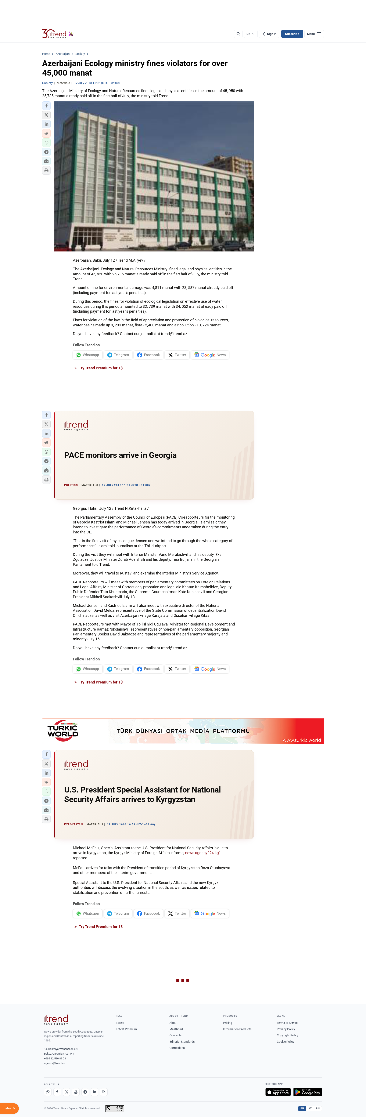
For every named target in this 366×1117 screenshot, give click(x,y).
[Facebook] (57, 1092)
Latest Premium (126, 1029)
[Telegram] (85, 1092)
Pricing (227, 1022)
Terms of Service (287, 1022)
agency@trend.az (54, 1063)
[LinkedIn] (94, 1092)
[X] (66, 1092)
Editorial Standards (182, 1041)
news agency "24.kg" (202, 853)
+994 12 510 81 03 (55, 1058)
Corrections (177, 1047)
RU (318, 1108)
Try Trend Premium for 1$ (100, 368)
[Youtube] (76, 1092)
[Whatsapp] (48, 1092)
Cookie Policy (285, 1041)
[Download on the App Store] (278, 1092)
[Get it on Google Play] (307, 1092)
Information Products (237, 1029)
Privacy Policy (286, 1029)
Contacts (175, 1035)
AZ (310, 1108)
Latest (120, 1022)
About (173, 1022)
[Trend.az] (57, 34)
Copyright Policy (287, 1035)
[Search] (238, 34)
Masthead (176, 1029)
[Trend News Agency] (56, 1020)
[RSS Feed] (104, 1092)
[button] (46, 106)
